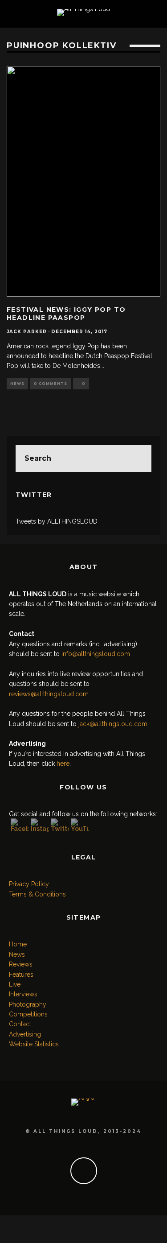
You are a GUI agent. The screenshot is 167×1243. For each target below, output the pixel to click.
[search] (138, 458)
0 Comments (50, 383)
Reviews (21, 964)
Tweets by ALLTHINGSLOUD (57, 521)
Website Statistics (34, 1044)
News (17, 383)
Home (18, 944)
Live (14, 984)
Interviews (23, 994)
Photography (27, 1004)
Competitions (28, 1014)
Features (21, 974)
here (63, 763)
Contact (20, 1024)
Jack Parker (27, 331)
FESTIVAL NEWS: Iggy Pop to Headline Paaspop (66, 314)
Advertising (25, 1034)
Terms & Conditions (37, 894)
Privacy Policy (29, 884)
